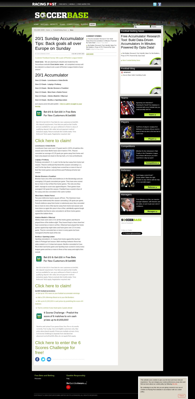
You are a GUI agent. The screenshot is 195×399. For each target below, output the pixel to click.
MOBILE (72, 4)
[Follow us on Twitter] (155, 4)
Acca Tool (126, 24)
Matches (44, 24)
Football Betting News (60, 30)
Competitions (73, 24)
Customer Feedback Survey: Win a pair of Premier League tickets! (58, 58)
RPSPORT (127, 72)
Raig (67, 378)
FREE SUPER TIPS (83, 4)
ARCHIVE (90, 54)
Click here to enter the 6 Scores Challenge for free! (58, 347)
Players (84, 24)
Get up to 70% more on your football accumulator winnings (59, 293)
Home (36, 24)
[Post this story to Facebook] (38, 359)
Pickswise (38, 378)
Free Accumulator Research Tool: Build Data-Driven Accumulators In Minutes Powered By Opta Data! (101, 40)
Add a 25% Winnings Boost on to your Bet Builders (56, 297)
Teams (62, 24)
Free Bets (101, 24)
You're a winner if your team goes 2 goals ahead (55, 308)
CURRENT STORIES (93, 36)
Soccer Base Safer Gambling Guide (134, 75)
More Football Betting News (131, 60)
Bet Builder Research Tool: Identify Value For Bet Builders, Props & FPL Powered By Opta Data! (101, 47)
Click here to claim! (53, 140)
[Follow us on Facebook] (159, 4)
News (92, 24)
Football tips (114, 24)
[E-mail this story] (50, 359)
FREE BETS (63, 4)
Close (181, 396)
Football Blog (128, 68)
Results (54, 24)
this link (174, 384)
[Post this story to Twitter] (44, 359)
